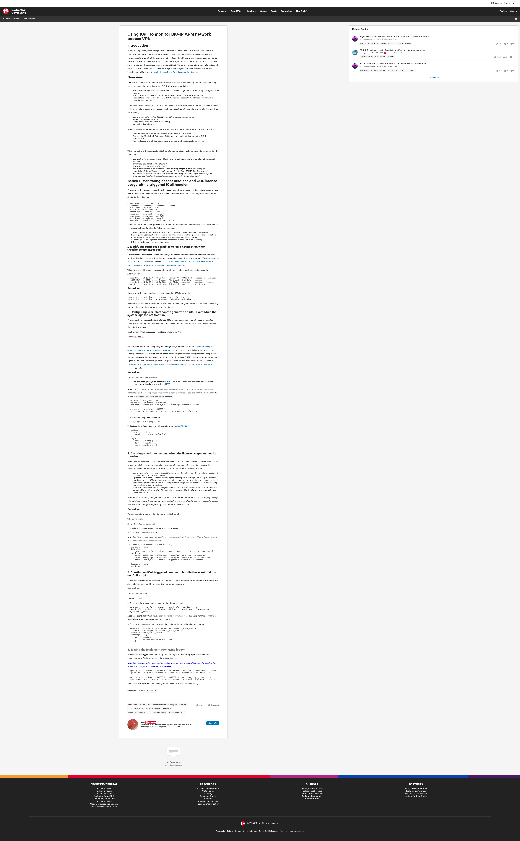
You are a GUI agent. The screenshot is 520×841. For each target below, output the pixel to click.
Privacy (238, 831)
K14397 (167, 384)
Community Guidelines (104, 798)
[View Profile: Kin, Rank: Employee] (132, 724)
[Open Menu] (516, 19)
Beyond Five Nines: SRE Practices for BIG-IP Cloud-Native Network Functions (395, 36)
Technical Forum (104, 791)
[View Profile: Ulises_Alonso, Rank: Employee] (355, 52)
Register (503, 11)
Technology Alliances (416, 791)
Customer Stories (208, 796)
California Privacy (250, 831)
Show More (434, 78)
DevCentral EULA (104, 801)
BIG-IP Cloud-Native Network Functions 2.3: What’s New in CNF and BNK (393, 63)
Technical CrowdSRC (104, 796)
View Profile (212, 723)
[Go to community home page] (14, 11)
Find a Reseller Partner (416, 788)
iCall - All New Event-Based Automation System (175, 72)
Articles (16, 19)
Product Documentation (208, 788)
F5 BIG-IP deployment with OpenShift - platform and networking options (392, 50)
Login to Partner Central (416, 796)
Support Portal (312, 798)
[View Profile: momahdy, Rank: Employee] (355, 39)
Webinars (208, 798)
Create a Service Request (312, 793)
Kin (142, 722)
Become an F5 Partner (416, 793)
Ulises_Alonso (365, 53)
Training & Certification (208, 804)
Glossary (208, 793)
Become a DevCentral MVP (104, 806)
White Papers (208, 791)
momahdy (364, 39)
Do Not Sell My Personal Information (273, 831)
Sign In (513, 11)
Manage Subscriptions (312, 788)
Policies (230, 831)
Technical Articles (28, 19)
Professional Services (312, 791)
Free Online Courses (208, 801)
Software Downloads (312, 796)
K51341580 (182, 426)
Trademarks (220, 831)
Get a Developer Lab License (104, 804)
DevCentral (6, 19)
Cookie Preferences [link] (297, 831)
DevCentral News (104, 788)
